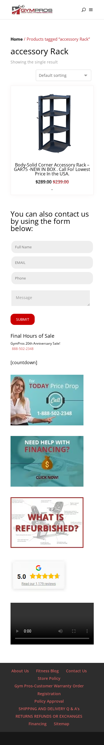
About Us (20, 670)
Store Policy (49, 678)
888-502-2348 (23, 348)
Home (17, 39)
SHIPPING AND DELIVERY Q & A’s (49, 708)
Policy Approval (49, 701)
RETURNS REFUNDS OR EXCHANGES (49, 716)
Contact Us (76, 670)
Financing (38, 723)
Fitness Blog (47, 670)
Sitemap (61, 723)
